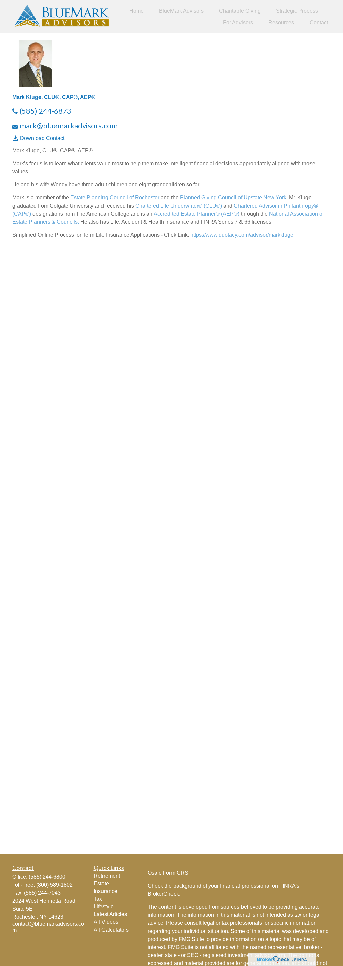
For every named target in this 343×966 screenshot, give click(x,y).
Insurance (105, 891)
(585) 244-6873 (45, 110)
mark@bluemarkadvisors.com (69, 125)
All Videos (106, 922)
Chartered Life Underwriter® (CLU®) (178, 206)
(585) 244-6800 (47, 877)
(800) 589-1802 (54, 885)
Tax (98, 899)
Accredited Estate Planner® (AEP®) (196, 214)
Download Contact (42, 138)
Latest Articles (110, 914)
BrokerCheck (163, 894)
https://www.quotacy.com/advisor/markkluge (241, 235)
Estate (101, 883)
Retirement (107, 876)
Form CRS (175, 873)
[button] (136, 11)
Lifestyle (104, 906)
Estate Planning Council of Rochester (114, 197)
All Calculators (111, 930)
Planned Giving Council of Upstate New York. (233, 197)
